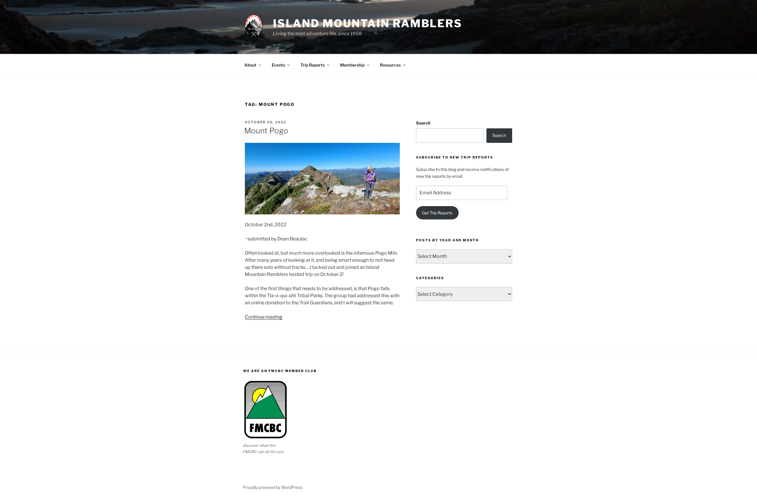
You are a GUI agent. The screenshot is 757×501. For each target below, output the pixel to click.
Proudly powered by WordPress (273, 487)
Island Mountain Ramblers (367, 23)
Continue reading (263, 317)
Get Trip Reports (437, 212)
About (250, 64)
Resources (390, 64)
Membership (352, 64)
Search (423, 122)
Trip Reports (312, 64)
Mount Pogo (266, 130)
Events (278, 64)
